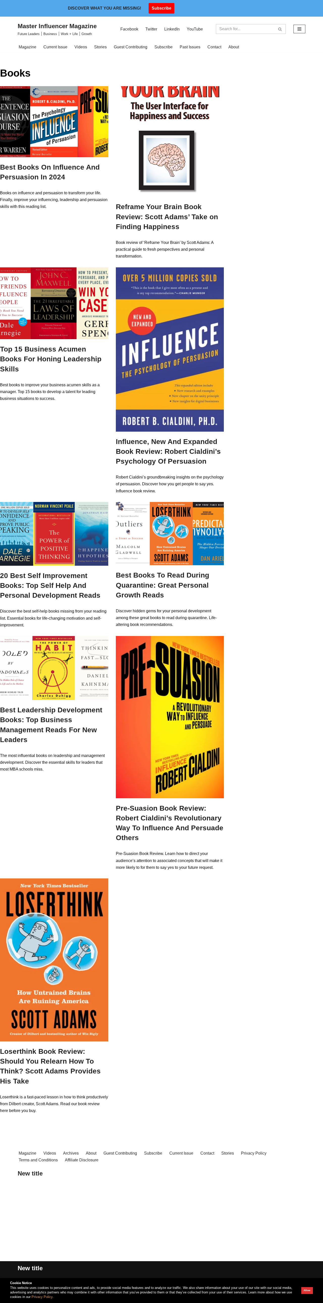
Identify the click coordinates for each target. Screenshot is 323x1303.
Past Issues (190, 47)
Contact (214, 47)
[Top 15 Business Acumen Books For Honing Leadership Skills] (54, 303)
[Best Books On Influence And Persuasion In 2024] (54, 121)
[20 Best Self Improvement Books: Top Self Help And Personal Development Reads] (54, 534)
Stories (100, 47)
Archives (71, 1153)
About (233, 47)
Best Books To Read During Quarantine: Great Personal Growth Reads (162, 585)
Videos (80, 47)
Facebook (129, 29)
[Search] (280, 29)
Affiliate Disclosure (81, 1160)
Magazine (27, 47)
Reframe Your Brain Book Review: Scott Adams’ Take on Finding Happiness (167, 216)
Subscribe (161, 8)
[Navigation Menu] (299, 29)
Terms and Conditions (38, 1160)
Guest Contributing (130, 47)
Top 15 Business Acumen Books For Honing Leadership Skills (50, 359)
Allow (307, 1290)
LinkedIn (172, 29)
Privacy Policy (253, 1153)
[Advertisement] (88, 1224)
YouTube (195, 29)
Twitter (151, 29)
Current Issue (55, 47)
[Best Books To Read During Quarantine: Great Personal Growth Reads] (170, 533)
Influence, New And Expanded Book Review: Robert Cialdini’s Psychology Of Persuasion (168, 451)
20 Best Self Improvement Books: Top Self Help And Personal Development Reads (50, 585)
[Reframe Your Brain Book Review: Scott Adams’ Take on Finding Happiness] (170, 141)
